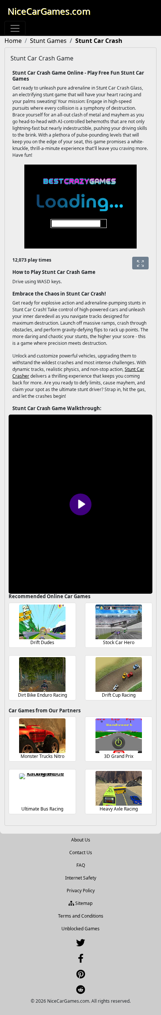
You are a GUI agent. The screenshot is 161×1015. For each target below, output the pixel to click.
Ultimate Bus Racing (42, 809)
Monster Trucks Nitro (42, 756)
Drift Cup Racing (119, 695)
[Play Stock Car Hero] (118, 622)
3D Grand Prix (118, 756)
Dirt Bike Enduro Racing (42, 695)
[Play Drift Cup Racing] (118, 674)
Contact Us (80, 852)
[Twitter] (80, 944)
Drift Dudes (42, 642)
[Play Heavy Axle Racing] (118, 788)
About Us (80, 840)
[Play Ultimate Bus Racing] (42, 788)
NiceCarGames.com (48, 11)
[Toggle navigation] (14, 28)
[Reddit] (80, 991)
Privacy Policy (81, 890)
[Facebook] (80, 960)
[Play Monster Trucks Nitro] (42, 735)
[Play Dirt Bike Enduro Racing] (42, 674)
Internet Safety (80, 878)
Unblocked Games (80, 928)
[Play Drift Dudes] (42, 622)
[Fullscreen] (140, 263)
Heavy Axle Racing (119, 809)
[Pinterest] (80, 975)
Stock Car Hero (118, 642)
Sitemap (83, 903)
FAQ (80, 865)
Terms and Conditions (80, 916)
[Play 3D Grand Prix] (118, 735)
